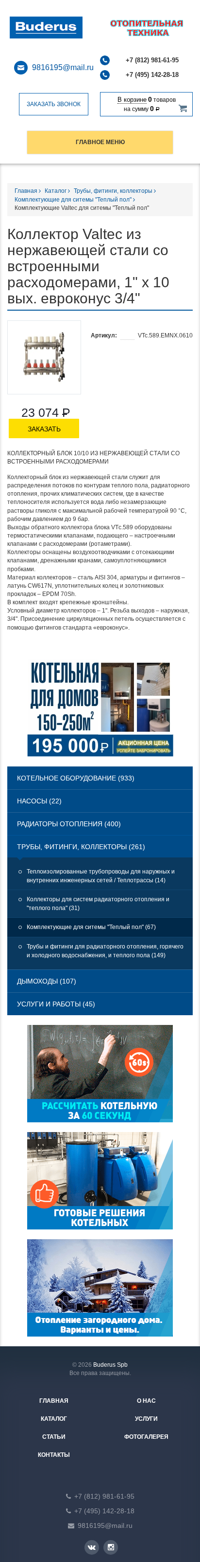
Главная (27, 190)
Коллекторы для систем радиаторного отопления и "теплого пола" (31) (98, 903)
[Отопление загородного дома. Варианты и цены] (100, 1292)
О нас (146, 1400)
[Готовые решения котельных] (100, 1185)
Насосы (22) (39, 801)
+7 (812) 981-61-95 (152, 60)
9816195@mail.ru (63, 67)
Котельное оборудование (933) (75, 778)
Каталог (56, 190)
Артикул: (104, 335)
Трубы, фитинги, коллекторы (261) (81, 847)
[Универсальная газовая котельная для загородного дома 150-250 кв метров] (100, 712)
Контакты (54, 1454)
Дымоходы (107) (46, 981)
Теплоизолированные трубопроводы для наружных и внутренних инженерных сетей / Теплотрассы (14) (101, 876)
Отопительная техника (58, 27)
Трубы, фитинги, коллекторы (114, 190)
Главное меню (100, 142)
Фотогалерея (146, 1436)
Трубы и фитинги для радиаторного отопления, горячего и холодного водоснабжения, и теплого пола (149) (105, 951)
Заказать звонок (54, 104)
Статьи (54, 1436)
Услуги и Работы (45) (56, 1004)
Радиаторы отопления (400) (69, 824)
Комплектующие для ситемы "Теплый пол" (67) (91, 927)
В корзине (132, 99)
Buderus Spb (110, 1364)
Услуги (146, 1418)
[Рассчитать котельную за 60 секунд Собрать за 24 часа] (100, 1078)
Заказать (44, 429)
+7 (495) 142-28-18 (152, 74)
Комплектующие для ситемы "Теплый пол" (74, 199)
